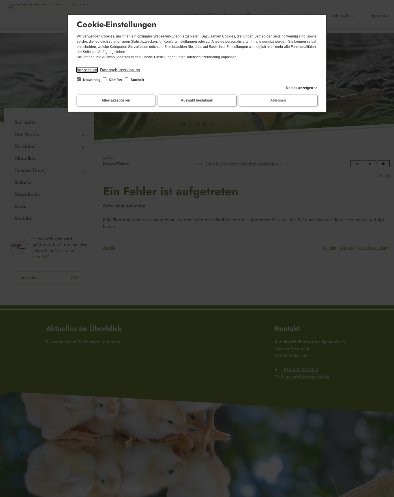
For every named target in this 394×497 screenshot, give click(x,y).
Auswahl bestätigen (197, 100)
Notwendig (91, 80)
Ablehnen (278, 100)
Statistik (137, 80)
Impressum (87, 69)
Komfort (115, 80)
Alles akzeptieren (116, 100)
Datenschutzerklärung (120, 69)
